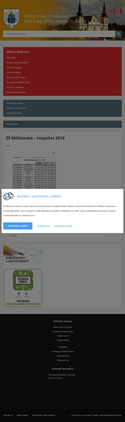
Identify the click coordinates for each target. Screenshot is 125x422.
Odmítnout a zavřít (63, 226)
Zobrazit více (43, 226)
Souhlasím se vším (18, 226)
